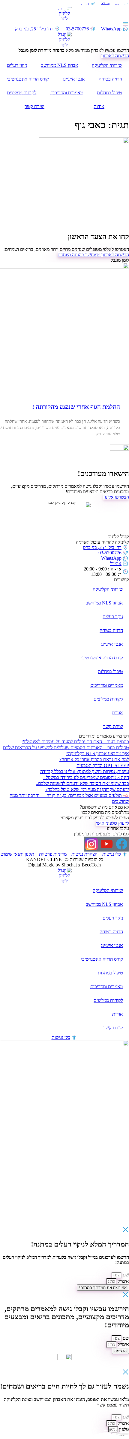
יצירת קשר (34, 106)
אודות (99, 106)
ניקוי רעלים (17, 65)
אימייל (122, 1281)
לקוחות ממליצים (21, 92)
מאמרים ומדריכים (66, 92)
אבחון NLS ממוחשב (59, 65)
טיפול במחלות (109, 92)
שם (125, 1274)
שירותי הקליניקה (107, 65)
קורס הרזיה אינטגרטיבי (28, 78)
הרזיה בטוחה (110, 78)
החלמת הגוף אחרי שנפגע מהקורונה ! (76, 407)
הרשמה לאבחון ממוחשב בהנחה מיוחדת (93, 254)
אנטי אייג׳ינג (74, 78)
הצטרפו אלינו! (116, 496)
